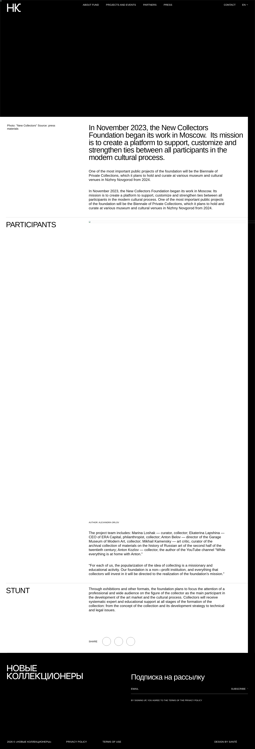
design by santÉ (225, 742)
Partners (150, 4)
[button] (245, 5)
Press (168, 4)
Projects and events (121, 4)
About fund (91, 4)
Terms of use (111, 741)
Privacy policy (76, 741)
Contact (230, 4)
